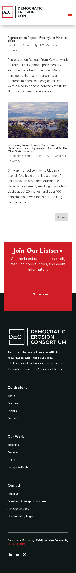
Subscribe (40, 294)
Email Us (13, 494)
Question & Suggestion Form (27, 501)
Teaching (13, 445)
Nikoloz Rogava (22, 45)
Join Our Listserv (18, 509)
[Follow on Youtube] (17, 554)
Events (12, 411)
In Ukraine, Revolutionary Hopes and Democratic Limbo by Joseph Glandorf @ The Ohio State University (38, 148)
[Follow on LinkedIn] (10, 554)
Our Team (14, 403)
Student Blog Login (20, 516)
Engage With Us (18, 467)
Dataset (13, 452)
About (12, 396)
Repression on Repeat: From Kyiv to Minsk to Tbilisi (37, 39)
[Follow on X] (24, 554)
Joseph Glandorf (23, 155)
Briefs (11, 460)
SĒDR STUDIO (16, 544)
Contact (13, 418)
